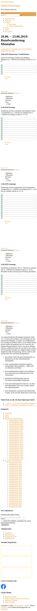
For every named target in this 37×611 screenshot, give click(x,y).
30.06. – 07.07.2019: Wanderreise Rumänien (20, 403)
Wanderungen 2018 (15, 492)
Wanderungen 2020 (15, 495)
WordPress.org (9, 538)
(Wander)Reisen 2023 (16, 453)
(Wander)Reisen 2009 (16, 428)
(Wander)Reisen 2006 (16, 422)
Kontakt (7, 22)
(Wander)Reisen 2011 (16, 431)
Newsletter (8, 31)
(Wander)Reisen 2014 (16, 437)
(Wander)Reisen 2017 (16, 442)
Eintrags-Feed (9, 535)
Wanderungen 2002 (15, 462)
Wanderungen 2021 (15, 497)
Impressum (12, 24)
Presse (7, 28)
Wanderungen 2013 (15, 483)
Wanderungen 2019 (15, 494)
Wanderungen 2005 (15, 468)
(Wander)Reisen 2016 (16, 440)
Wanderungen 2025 (15, 505)
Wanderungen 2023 (15, 501)
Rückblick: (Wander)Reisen (14, 418)
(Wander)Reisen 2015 (16, 439)
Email (3, 519)
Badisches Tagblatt (11, 600)
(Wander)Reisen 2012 (16, 433)
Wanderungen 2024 (15, 503)
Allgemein (8, 413)
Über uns (8, 20)
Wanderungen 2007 (15, 472)
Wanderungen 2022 (15, 499)
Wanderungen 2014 (15, 484)
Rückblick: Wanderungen (13, 461)
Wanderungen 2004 (15, 466)
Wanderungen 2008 (15, 473)
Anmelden (8, 533)
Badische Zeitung (10, 596)
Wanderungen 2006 (15, 470)
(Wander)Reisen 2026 (16, 459)
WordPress (4, 609)
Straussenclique (10, 18)
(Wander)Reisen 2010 (16, 429)
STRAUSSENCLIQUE (10, 6)
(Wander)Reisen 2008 (16, 426)
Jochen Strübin (27, 49)
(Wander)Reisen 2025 (16, 457)
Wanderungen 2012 (15, 481)
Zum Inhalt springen (7, 2)
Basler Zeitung (9, 602)
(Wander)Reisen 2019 (8, 51)
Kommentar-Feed (10, 536)
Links (7, 29)
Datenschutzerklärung (16, 26)
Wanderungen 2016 (15, 488)
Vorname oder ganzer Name (10, 514)
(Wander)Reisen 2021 (16, 450)
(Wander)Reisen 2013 (16, 435)
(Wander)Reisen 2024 (16, 455)
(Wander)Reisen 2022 (16, 451)
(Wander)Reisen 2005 (16, 420)
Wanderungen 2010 (15, 477)
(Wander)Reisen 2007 (16, 424)
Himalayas (4, 607)
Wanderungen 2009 (15, 475)
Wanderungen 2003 (15, 464)
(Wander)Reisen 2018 (16, 444)
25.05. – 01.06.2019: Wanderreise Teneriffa (20, 405)
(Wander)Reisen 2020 (16, 448)
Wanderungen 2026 (15, 506)
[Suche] (21, 15)
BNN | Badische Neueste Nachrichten (17, 598)
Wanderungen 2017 (15, 490)
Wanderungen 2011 (15, 479)
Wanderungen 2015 (15, 486)
